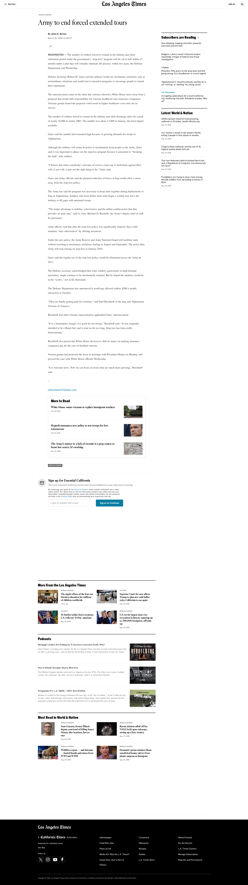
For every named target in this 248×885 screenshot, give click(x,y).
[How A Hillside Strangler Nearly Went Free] (143, 675)
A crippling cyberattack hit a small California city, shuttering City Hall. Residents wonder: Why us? (184, 98)
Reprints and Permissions (190, 860)
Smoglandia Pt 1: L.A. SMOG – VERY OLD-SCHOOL (62, 691)
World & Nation (45, 15)
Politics (123, 590)
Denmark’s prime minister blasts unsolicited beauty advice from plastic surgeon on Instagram (136, 753)
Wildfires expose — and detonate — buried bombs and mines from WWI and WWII (77, 753)
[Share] (51, 46)
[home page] (124, 4)
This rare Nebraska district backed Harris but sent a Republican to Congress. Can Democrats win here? (183, 163)
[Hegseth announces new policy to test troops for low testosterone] (133, 430)
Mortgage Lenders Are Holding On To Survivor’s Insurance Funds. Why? (71, 645)
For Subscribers (168, 92)
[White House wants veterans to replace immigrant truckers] (133, 412)
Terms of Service (81, 490)
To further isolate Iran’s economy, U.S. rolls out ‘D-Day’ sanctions (77, 616)
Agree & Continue (109, 503)
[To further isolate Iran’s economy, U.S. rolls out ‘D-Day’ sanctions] (48, 617)
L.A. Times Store (147, 860)
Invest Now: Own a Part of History (112, 862)
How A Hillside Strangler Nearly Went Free (58, 668)
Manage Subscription (188, 854)
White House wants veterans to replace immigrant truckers (83, 407)
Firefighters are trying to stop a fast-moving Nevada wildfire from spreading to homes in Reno (182, 179)
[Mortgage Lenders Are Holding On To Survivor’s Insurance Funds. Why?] (143, 652)
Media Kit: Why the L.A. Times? (114, 854)
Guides (142, 854)
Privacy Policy (66, 496)
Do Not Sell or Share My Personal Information (120, 878)
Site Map (41, 848)
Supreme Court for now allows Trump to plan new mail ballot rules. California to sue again (135, 597)
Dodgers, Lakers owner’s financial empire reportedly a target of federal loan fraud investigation (180, 57)
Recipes (142, 849)
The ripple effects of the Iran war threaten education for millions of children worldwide (77, 597)
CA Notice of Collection (96, 878)
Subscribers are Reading (178, 37)
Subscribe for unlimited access (50, 843)
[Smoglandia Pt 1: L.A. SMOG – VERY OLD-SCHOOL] (143, 698)
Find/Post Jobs (107, 843)
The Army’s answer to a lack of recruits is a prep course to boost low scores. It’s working (83, 445)
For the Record (185, 843)
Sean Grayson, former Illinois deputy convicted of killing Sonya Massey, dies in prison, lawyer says (77, 731)
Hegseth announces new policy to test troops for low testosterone (79, 427)
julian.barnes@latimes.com (62, 389)
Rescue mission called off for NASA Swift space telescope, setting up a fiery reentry (133, 729)
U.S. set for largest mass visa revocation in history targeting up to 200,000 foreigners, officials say (136, 619)
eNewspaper (106, 838)
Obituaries (144, 843)
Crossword (144, 838)
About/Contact (185, 838)
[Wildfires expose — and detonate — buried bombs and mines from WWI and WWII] (48, 752)
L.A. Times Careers (187, 849)
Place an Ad (105, 849)
